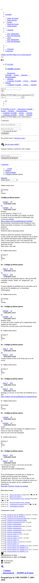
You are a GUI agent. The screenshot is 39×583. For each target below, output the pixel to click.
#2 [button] (2, 273)
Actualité (8, 14)
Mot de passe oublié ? (12, 144)
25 (11, 202)
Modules (8, 170)
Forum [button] (9, 22)
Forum (16, 75)
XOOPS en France (25, 573)
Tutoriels (10, 30)
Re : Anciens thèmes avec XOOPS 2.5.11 (16, 545)
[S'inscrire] (6, 45)
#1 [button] (2, 206)
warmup (5, 202)
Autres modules (10, 172)
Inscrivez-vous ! (19, 138)
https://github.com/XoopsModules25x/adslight (16, 221)
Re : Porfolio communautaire (13, 522)
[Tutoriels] (6, 28)
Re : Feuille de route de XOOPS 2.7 (15, 514)
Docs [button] (9, 38)
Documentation (21, 111)
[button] (6, 16)
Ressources (11, 73)
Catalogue (10, 81)
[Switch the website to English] (2, 58)
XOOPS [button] (10, 64)
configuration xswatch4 (17, 504)
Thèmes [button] (8, 83)
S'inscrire (10, 49)
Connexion (9, 51)
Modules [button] (10, 79)
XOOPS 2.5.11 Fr (9, 109)
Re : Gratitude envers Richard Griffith (16, 518)
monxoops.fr (8, 573)
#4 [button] (2, 353)
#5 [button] (2, 387)
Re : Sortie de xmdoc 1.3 (12, 534)
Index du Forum (12, 18)
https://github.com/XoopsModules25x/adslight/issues (19, 396)
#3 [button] (2, 315)
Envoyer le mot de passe (9, 158)
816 (11, 269)
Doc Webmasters (13, 34)
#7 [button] (2, 459)
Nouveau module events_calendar (20, 498)
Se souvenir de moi (10, 131)
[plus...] (2, 566)
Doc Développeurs (13, 36)
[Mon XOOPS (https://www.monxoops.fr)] (16, 55)
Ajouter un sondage (21, 486)
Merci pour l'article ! (16, 494)
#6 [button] (2, 421)
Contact (7, 570)
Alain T (5, 269)
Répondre (4, 486)
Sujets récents (12, 20)
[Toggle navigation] (2, 9)
